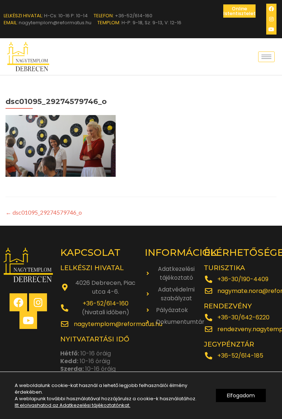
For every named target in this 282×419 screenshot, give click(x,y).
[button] (239, 11)
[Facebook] (271, 9)
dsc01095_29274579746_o (44, 212)
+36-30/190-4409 (242, 279)
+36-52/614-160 (106, 303)
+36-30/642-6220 (243, 317)
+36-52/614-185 (240, 355)
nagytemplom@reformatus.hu (118, 324)
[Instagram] (271, 19)
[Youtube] (271, 29)
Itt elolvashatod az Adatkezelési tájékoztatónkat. (72, 405)
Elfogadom (241, 395)
